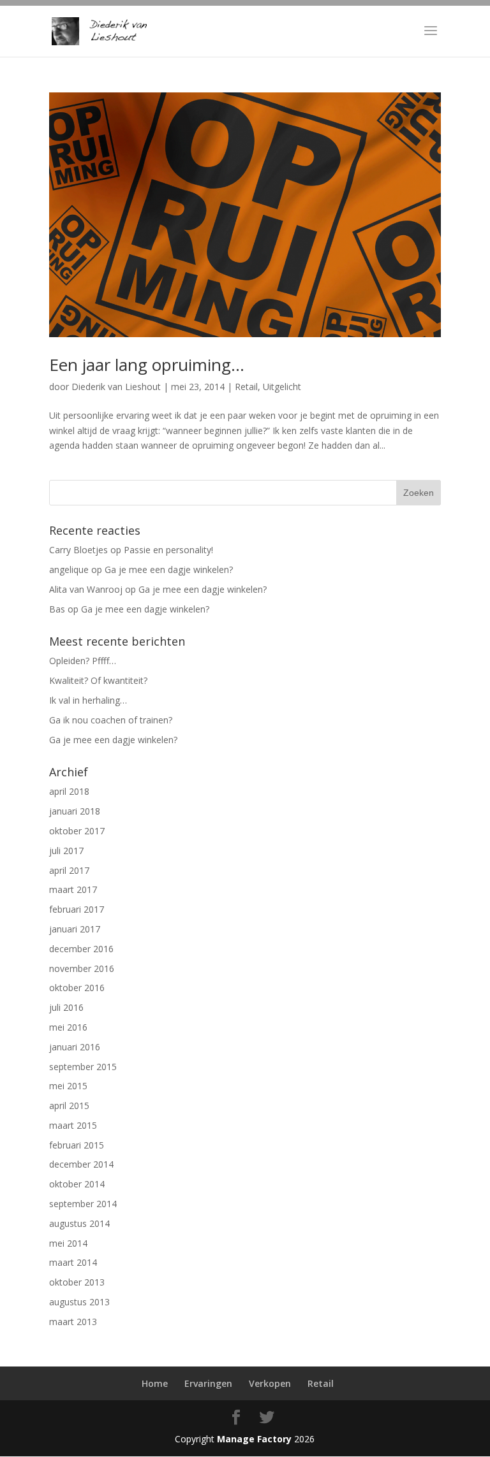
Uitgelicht (282, 387)
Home (155, 1383)
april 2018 (69, 791)
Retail (246, 387)
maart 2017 (73, 889)
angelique (69, 569)
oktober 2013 (77, 1282)
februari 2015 (76, 1145)
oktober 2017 (77, 831)
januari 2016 (74, 1047)
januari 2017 (74, 929)
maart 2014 (73, 1262)
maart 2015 (73, 1125)
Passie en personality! (168, 550)
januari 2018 (74, 811)
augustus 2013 (79, 1302)
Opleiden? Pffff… (82, 661)
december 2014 (81, 1164)
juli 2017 (66, 850)
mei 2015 (68, 1086)
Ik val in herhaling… (88, 700)
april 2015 (69, 1105)
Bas (57, 609)
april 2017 (69, 870)
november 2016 (81, 968)
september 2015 (83, 1067)
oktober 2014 (77, 1184)
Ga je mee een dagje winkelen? (169, 569)
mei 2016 (68, 1027)
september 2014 (83, 1204)
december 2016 (81, 949)
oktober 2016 (77, 988)
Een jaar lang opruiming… (146, 364)
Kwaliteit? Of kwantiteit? (98, 680)
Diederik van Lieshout (116, 387)
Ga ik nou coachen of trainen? (110, 720)
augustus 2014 (79, 1223)
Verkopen (270, 1383)
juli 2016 (66, 1007)
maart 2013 (73, 1322)
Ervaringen (208, 1383)
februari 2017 (76, 909)
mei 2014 (68, 1243)
